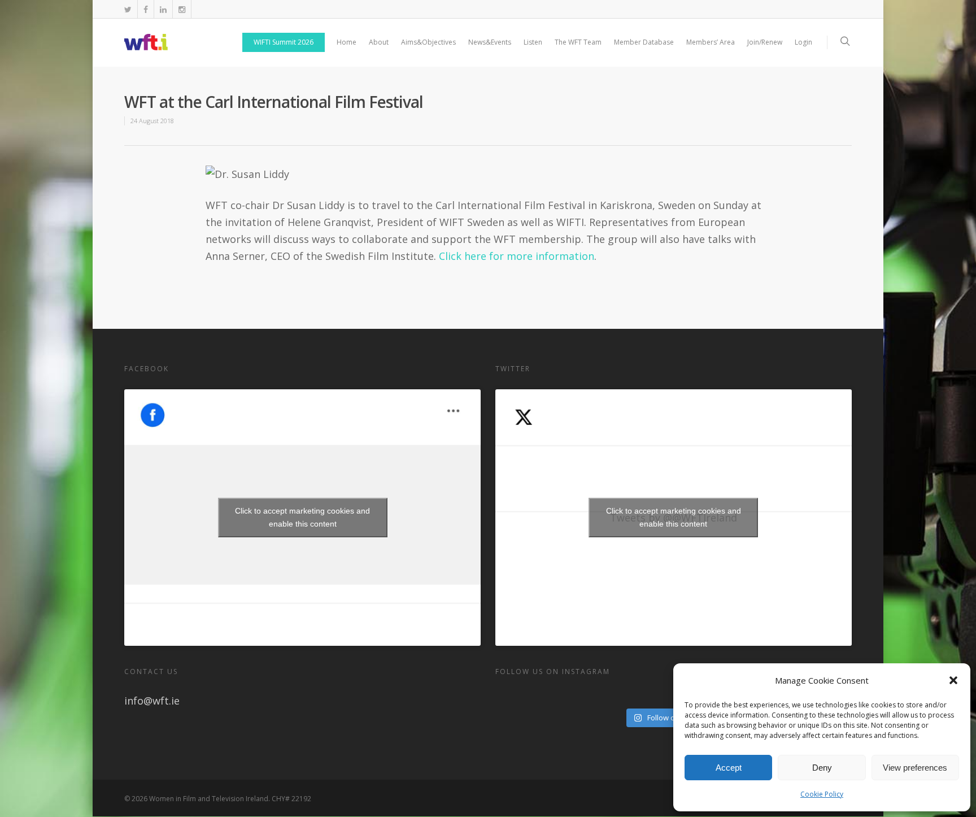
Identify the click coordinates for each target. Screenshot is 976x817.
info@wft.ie (152, 700)
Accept (729, 767)
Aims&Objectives (428, 42)
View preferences (915, 767)
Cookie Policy (821, 794)
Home (346, 42)
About (379, 42)
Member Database (644, 42)
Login (803, 42)
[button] (953, 680)
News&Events (489, 42)
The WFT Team (578, 42)
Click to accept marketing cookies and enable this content (302, 517)
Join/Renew (764, 42)
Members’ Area (710, 42)
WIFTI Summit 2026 (283, 42)
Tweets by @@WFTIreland (673, 517)
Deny (822, 767)
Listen (533, 42)
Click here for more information (516, 256)
